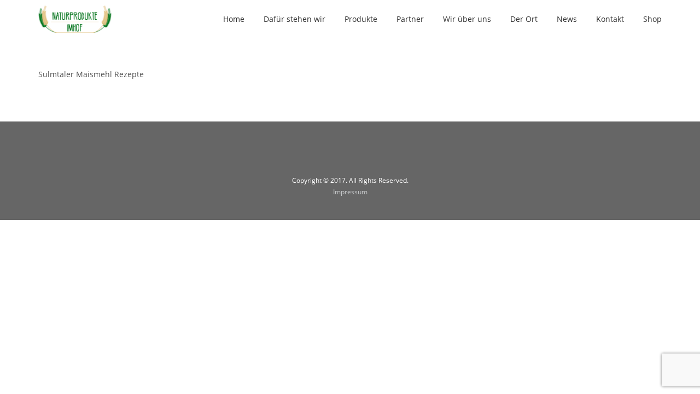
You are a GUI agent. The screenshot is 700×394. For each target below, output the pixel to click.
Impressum (350, 191)
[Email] (364, 154)
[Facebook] (336, 154)
